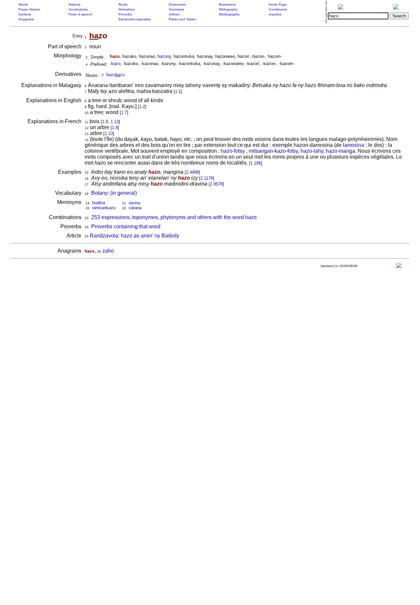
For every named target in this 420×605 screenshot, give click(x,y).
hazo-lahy (312, 151)
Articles (174, 14)
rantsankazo (104, 207)
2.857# (216, 184)
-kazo (115, 63)
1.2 (142, 106)
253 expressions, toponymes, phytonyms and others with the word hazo (174, 217)
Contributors (278, 9)
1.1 (178, 91)
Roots (122, 4)
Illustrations (227, 4)
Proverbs (125, 14)
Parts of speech (81, 14)
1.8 (105, 121)
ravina (134, 202)
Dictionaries (177, 4)
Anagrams (26, 19)
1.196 (255, 163)
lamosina (353, 145)
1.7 (124, 112)
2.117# (206, 178)
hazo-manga (340, 151)
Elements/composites (134, 19)
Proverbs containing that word (125, 226)
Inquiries (275, 14)
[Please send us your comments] (399, 267)
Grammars (176, 9)
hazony (164, 56)
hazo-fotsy (233, 151)
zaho (108, 251)
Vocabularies (78, 9)
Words (23, 4)
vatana (135, 207)
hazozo (115, 74)
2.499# (192, 172)
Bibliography (228, 9)
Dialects (74, 4)
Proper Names (29, 9)
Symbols (24, 14)
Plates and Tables (182, 19)
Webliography (229, 14)
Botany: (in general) (114, 193)
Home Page (278, 4)
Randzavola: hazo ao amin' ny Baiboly (134, 235)
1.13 (115, 121)
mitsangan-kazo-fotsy (273, 151)
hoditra (98, 202)
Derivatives (126, 9)
